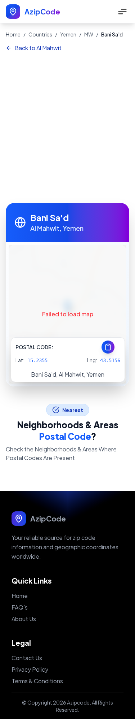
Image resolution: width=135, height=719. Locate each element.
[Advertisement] (67, 128)
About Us (24, 619)
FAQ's (20, 607)
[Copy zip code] (108, 347)
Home (13, 34)
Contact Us (27, 658)
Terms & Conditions (37, 681)
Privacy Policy (30, 669)
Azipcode (78, 702)
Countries (40, 34)
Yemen (68, 34)
